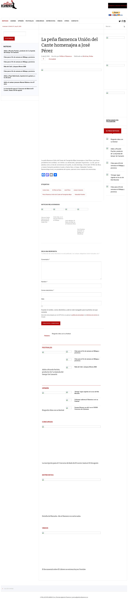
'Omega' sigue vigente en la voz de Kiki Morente (117, 177)
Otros (66, 21)
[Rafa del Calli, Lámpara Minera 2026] (69, 369)
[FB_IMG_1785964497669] (115, 65)
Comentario (45, 259)
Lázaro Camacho (78, 190)
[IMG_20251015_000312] (115, 38)
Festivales (30, 21)
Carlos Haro (46, 190)
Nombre (44, 281)
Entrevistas (50, 21)
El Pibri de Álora (56, 190)
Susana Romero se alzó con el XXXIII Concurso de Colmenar (86, 408)
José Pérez (67, 190)
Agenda (13, 21)
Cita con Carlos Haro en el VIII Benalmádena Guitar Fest (45, 220)
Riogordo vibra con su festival (61, 333)
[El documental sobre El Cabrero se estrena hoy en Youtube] (71, 549)
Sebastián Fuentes (80, 194)
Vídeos (59, 21)
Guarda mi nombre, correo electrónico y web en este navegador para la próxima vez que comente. (69, 311)
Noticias (5, 21)
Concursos (40, 21)
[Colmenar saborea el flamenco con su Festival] (69, 401)
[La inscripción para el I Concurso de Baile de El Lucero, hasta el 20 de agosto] (71, 443)
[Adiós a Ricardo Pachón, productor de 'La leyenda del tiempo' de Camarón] (54, 358)
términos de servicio (92, 315)
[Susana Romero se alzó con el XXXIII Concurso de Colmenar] (69, 409)
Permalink (52, 59)
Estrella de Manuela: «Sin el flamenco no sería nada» (61, 516)
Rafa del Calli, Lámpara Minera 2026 (85, 367)
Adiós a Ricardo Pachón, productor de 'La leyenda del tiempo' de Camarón (52, 372)
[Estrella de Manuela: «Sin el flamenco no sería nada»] (71, 496)
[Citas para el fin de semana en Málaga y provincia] (69, 353)
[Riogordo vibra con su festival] (54, 399)
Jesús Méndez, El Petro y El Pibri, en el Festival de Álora (70, 222)
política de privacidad (78, 315)
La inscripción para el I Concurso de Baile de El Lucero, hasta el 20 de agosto (70, 463)
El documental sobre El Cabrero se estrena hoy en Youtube (64, 569)
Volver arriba (9, 588)
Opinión (21, 21)
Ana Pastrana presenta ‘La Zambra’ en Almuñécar (81, 232)
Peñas (91, 56)
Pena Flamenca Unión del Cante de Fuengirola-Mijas (57, 194)
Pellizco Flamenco (66, 56)
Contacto (74, 21)
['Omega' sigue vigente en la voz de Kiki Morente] (69, 394)
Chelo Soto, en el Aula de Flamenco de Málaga (58, 218)
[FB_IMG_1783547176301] (115, 93)
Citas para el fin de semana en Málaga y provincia (117, 165)
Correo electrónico (47, 290)
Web (42, 299)
